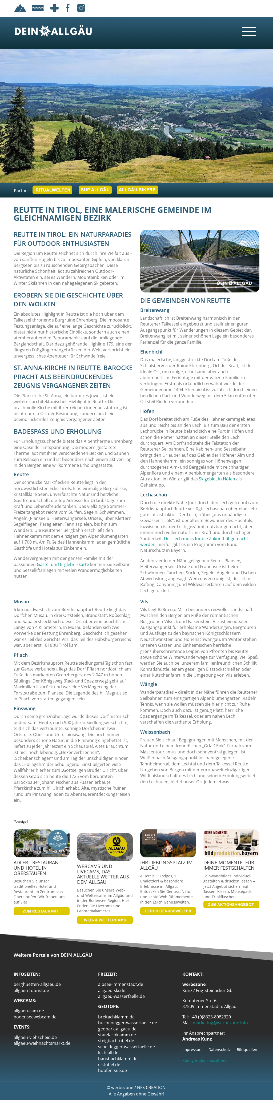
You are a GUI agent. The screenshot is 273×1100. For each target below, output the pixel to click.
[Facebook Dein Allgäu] (67, 13)
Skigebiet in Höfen (217, 479)
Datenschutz (219, 1050)
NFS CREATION (152, 1087)
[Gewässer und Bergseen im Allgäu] (38, 13)
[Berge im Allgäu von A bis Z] (20, 13)
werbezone (122, 1087)
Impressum (192, 1050)
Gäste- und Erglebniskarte (63, 564)
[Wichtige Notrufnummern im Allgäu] (54, 13)
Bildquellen (247, 1050)
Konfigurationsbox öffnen (205, 1060)
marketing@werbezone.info (220, 1023)
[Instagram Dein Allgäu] (81, 13)
